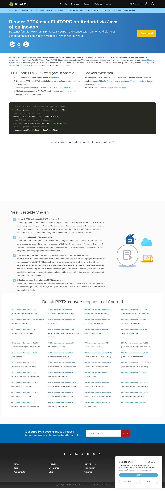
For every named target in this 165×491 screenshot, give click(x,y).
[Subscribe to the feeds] (100, 454)
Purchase (75, 4)
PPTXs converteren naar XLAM (61, 330)
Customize (128, 481)
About (108, 4)
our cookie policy (144, 470)
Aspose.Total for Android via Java (22, 57)
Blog (51, 472)
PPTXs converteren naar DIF (60, 310)
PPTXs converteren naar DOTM (61, 363)
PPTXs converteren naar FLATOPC (136, 363)
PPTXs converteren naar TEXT (134, 373)
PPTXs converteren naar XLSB (134, 330)
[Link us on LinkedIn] (76, 454)
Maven (145, 78)
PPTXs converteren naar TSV (23, 330)
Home (16, 464)
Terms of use (101, 485)
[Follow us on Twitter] (70, 454)
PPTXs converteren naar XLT (96, 343)
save (56, 81)
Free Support (89, 468)
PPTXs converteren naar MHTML (62, 320)
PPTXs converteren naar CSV (23, 310)
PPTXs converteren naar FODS (134, 310)
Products (63, 4)
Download (147, 33)
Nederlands (137, 4)
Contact (108, 485)
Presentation (53, 78)
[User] (146, 4)
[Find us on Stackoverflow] (82, 454)
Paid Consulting (20, 472)
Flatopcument (67, 88)
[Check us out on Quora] (88, 454)
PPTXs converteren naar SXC (133, 320)
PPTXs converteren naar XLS (97, 330)
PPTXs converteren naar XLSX (61, 343)
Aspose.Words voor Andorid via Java (138, 81)
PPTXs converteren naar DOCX (134, 353)
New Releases (90, 464)
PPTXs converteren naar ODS (97, 320)
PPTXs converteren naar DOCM (98, 353)
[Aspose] (19, 4)
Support (87, 4)
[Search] (153, 4)
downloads (121, 88)
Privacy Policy (92, 485)
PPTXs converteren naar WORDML (63, 383)
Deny (149, 481)
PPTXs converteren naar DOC (60, 353)
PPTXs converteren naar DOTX (97, 363)
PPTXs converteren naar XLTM (134, 343)
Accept (139, 475)
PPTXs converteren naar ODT (23, 373)
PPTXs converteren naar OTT (60, 373)
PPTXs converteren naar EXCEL (98, 310)
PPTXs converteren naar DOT (23, 363)
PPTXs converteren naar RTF (97, 373)
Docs (16, 468)
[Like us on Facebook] (64, 454)
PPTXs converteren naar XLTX (24, 353)
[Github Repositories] (94, 454)
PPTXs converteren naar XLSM (24, 343)
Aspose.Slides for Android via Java (106, 81)
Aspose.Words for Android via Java (23, 65)
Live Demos (54, 468)
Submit (126, 433)
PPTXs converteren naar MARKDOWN (27, 320)
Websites (98, 4)
